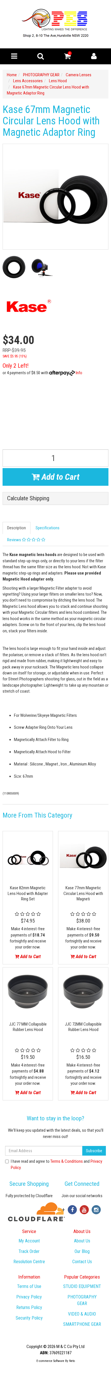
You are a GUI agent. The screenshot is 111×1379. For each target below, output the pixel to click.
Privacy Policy (29, 1297)
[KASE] (28, 306)
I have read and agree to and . (56, 1164)
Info (79, 372)
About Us (82, 1241)
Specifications (47, 527)
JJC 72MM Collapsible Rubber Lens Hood (83, 1027)
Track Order (29, 1251)
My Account (29, 1241)
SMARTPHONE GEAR (82, 1324)
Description (16, 527)
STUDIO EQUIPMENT (82, 1286)
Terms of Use (29, 1286)
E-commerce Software (50, 1361)
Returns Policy (29, 1307)
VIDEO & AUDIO (82, 1314)
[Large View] (14, 267)
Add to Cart (59, 477)
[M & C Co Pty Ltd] (55, 23)
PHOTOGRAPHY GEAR (82, 1300)
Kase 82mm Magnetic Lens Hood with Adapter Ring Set (28, 893)
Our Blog (82, 1251)
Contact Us (82, 1261)
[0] (67, 57)
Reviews (14, 539)
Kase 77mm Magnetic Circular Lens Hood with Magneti (83, 893)
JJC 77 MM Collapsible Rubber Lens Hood (28, 1027)
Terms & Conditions (66, 1161)
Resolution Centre (29, 1261)
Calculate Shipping (28, 498)
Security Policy (29, 1318)
